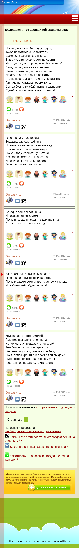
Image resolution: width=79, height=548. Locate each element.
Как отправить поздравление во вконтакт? (39, 446)
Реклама (35, 541)
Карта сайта (46, 541)
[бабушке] (10, 103)
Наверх (66, 541)
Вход (14, 2)
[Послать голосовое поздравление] (9, 128)
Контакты (57, 541)
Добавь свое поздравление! (51, 487)
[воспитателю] (62, 103)
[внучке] (54, 103)
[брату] (27, 103)
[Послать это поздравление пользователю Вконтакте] (17, 128)
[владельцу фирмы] (36, 103)
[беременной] (18, 103)
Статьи (27, 541)
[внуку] (45, 103)
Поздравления (15, 541)
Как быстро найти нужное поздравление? (33, 431)
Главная (6, 2)
